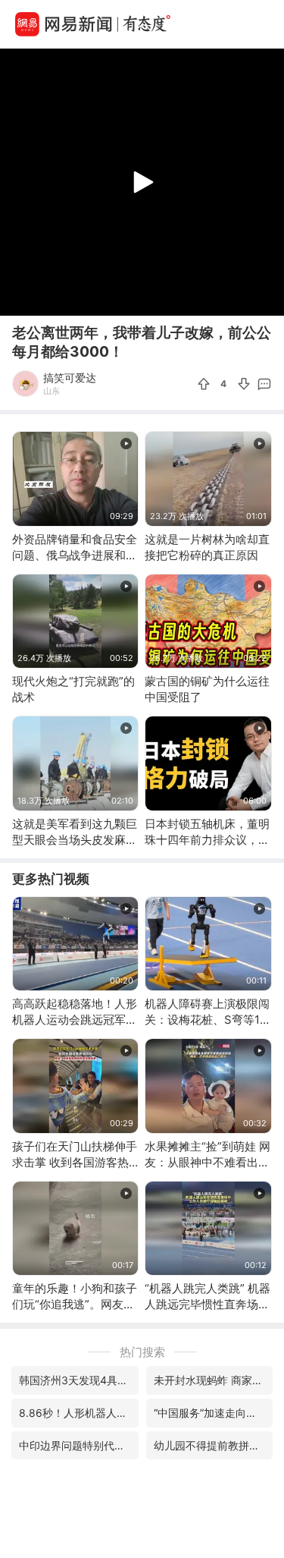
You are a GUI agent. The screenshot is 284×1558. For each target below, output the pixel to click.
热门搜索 (142, 1352)
